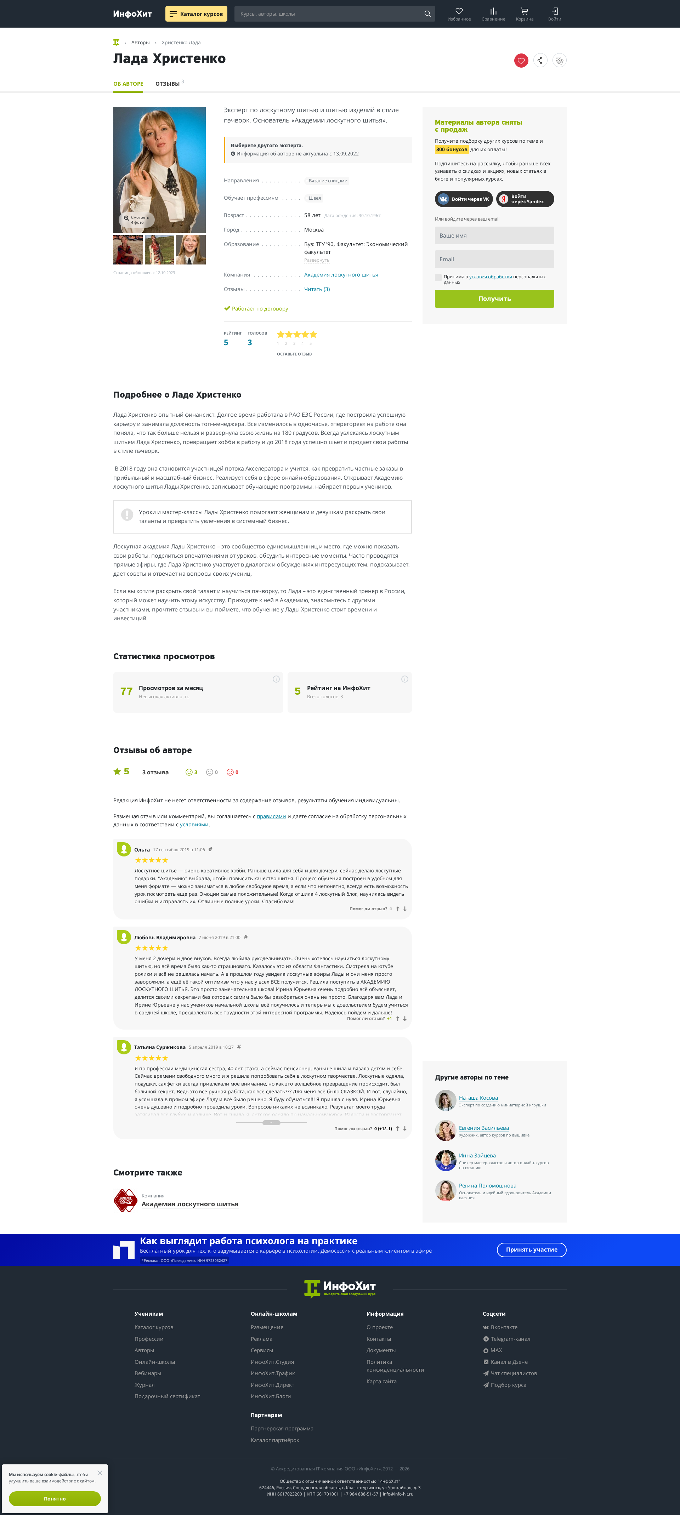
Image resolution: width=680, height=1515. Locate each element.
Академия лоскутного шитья (341, 274)
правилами (271, 816)
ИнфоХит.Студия (272, 1361)
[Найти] (427, 14)
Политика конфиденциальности (395, 1365)
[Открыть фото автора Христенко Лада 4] (191, 249)
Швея (315, 198)
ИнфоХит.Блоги (271, 1396)
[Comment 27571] (246, 937)
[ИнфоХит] (132, 14)
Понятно (55, 1498)
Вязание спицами (328, 180)
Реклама (261, 1338)
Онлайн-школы (155, 1361)
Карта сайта (382, 1381)
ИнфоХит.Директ (272, 1384)
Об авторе (128, 83)
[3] (297, 334)
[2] (289, 334)
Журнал (145, 1384)
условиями (194, 824)
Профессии (149, 1338)
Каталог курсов (154, 1327)
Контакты (379, 1338)
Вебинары (148, 1373)
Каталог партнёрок (275, 1439)
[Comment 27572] (239, 1047)
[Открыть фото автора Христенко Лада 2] (128, 249)
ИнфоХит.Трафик (273, 1373)
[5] (314, 334)
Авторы (144, 1350)
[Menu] (173, 13)
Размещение (267, 1327)
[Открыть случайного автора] (559, 60)
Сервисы (262, 1350)
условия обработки (490, 276)
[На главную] (117, 42)
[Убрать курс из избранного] (521, 60)
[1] (281, 334)
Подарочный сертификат (167, 1396)
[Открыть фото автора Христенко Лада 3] (160, 249)
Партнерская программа (282, 1428)
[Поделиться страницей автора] (540, 60)
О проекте (380, 1327)
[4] (305, 334)
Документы (381, 1350)
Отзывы (169, 82)
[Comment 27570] (210, 849)
